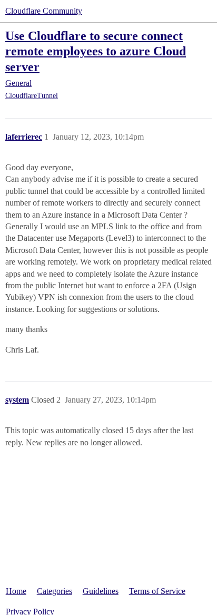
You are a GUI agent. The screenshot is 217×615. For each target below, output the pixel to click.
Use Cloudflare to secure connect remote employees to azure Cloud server (95, 50)
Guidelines (101, 591)
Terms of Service (157, 591)
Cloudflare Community (43, 10)
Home (16, 591)
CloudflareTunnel (31, 96)
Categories (54, 591)
